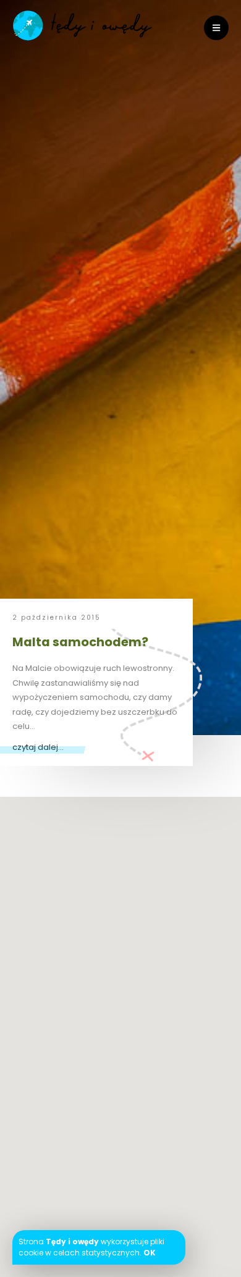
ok (149, 1252)
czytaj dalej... (38, 747)
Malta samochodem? (80, 642)
